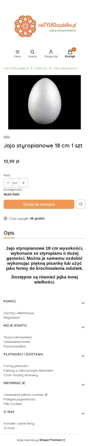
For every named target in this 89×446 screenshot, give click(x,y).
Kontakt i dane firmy (19, 423)
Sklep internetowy (39, 440)
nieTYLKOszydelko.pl (16, 68)
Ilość (7, 175)
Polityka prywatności (19, 399)
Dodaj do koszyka (39, 204)
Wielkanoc (40, 68)
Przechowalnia (15, 346)
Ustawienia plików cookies (24, 395)
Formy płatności (16, 366)
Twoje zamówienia (18, 337)
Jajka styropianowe (65, 68)
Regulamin (12, 317)
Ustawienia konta (17, 342)
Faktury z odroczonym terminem (28, 370)
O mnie (9, 428)
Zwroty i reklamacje (19, 313)
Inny (7, 136)
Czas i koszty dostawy (21, 375)
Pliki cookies (13, 404)
